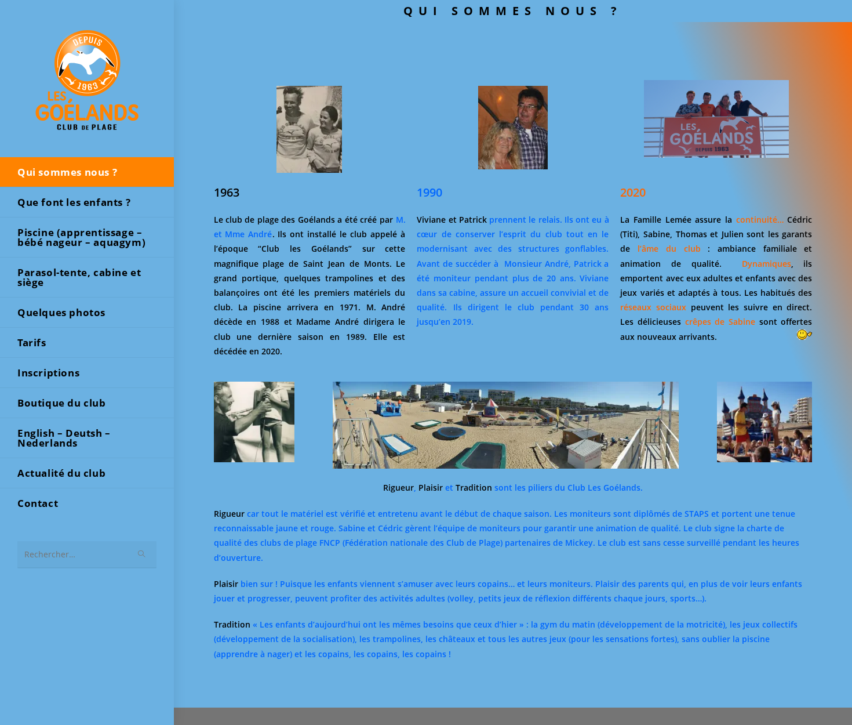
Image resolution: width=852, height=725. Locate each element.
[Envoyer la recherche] (142, 554)
